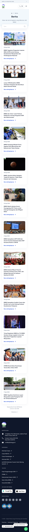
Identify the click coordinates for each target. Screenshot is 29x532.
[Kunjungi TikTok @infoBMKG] (16, 500)
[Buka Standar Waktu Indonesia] (26, 1)
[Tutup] (26, 524)
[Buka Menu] (26, 6)
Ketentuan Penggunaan (13, 522)
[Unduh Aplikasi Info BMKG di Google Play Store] (8, 491)
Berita (16, 13)
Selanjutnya (14, 412)
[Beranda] (3, 6)
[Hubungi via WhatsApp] (26, 529)
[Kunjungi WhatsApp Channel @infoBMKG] (20, 500)
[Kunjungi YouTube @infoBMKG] (3, 500)
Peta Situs (4, 522)
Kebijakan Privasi (23, 522)
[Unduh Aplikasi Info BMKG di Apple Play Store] (21, 491)
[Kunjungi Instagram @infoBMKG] (13, 500)
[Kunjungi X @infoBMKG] (10, 500)
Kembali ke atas (9, 526)
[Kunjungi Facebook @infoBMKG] (6, 500)
